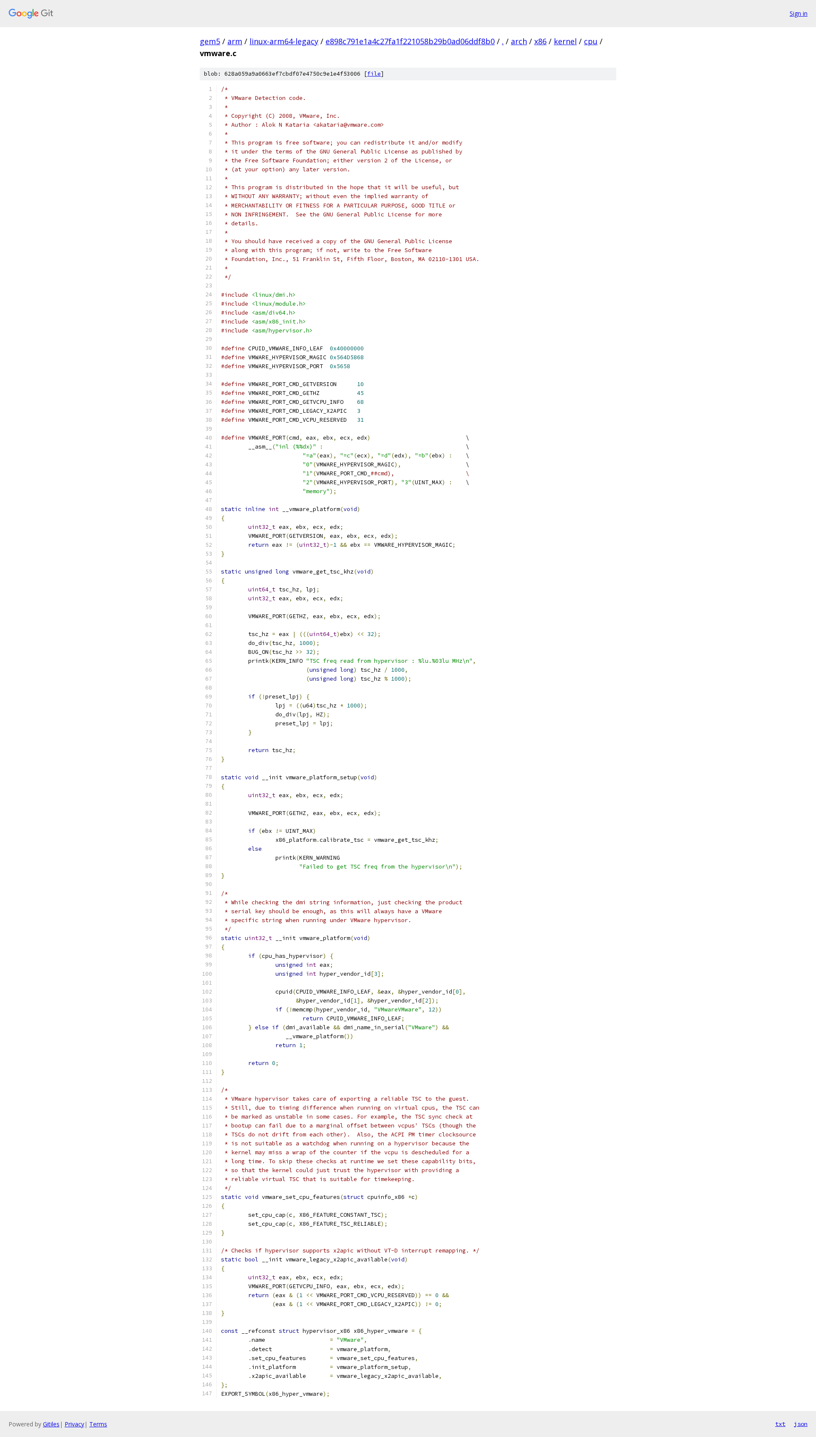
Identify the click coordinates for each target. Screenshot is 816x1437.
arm (234, 41)
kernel (565, 41)
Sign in (799, 13)
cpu (591, 41)
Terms (98, 1424)
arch (519, 41)
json (801, 1424)
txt (780, 1424)
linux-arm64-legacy (283, 41)
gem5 (210, 41)
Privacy (74, 1424)
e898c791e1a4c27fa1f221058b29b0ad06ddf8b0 (410, 41)
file (374, 73)
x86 (540, 41)
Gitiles (51, 1424)
